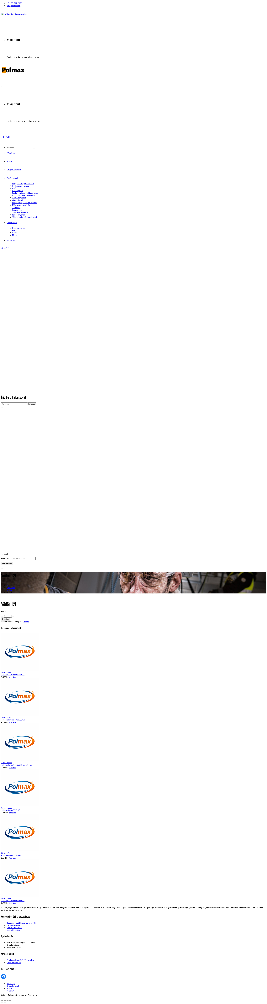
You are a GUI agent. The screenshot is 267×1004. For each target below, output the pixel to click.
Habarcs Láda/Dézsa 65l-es (12, 900)
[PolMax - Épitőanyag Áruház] (14, 14)
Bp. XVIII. (5, 248)
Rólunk (10, 988)
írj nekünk (11, 991)
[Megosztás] (5, 1000)
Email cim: (5, 558)
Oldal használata (14, 962)
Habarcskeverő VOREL (11, 810)
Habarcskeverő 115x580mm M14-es (16, 765)
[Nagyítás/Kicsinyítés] (10, 1000)
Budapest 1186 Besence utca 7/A (21, 923)
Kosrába (5, 619)
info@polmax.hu (13, 5)
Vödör (9, 590)
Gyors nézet (6, 672)
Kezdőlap (11, 983)
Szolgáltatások (13, 986)
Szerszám (11, 587)
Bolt (8, 585)
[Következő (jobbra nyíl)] (5, 1002)
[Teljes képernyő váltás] (7, 1000)
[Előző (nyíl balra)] (2, 1002)
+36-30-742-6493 (14, 3)
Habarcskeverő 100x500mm (13, 720)
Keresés (31, 404)
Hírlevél (4, 554)
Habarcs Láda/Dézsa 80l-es (12, 674)
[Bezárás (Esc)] (2, 1000)
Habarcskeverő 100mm (11, 855)
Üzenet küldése (13, 930)
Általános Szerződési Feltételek (20, 960)
